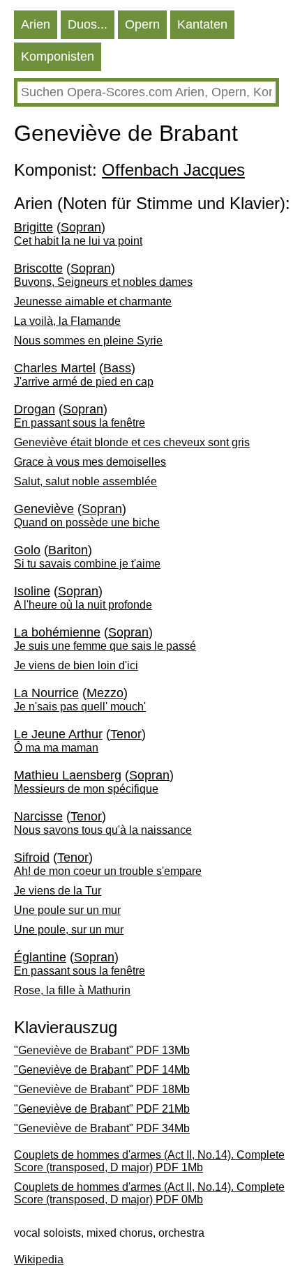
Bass (117, 368)
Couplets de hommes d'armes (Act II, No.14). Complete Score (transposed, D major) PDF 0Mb (149, 1193)
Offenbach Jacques (173, 169)
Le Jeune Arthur (58, 734)
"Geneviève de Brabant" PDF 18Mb (102, 1089)
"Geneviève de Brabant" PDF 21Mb (102, 1109)
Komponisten (57, 56)
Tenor (126, 734)
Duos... (87, 24)
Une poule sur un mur (67, 910)
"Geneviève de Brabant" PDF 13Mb (102, 1050)
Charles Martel (55, 368)
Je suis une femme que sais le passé (105, 646)
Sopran (81, 227)
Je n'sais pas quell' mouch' (80, 706)
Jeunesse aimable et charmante (93, 301)
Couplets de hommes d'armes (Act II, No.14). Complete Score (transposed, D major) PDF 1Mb (149, 1161)
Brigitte (33, 227)
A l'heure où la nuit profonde (83, 605)
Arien (35, 24)
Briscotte (38, 268)
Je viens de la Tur (57, 891)
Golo (27, 550)
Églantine (40, 957)
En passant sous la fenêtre (79, 423)
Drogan (34, 409)
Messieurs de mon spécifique (86, 789)
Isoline (32, 591)
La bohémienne (57, 632)
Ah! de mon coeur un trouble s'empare (108, 871)
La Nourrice (46, 693)
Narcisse (38, 816)
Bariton (68, 550)
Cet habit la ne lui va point (78, 241)
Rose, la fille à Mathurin (72, 990)
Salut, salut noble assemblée (85, 481)
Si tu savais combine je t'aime (87, 564)
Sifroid (32, 857)
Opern (142, 24)
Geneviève (44, 509)
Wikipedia (38, 1259)
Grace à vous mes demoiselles (90, 462)
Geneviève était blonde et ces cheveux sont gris (132, 442)
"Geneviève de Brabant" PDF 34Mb (102, 1128)
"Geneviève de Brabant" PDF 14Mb (102, 1070)
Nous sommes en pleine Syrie (88, 340)
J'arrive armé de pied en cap (83, 382)
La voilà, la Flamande (67, 321)
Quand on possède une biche (87, 522)
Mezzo (105, 693)
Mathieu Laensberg (67, 775)
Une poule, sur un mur (68, 930)
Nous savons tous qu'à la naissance (103, 830)
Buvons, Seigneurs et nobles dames (103, 282)
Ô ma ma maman (56, 748)
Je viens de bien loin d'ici (76, 665)
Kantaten (202, 24)
